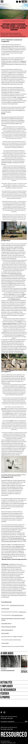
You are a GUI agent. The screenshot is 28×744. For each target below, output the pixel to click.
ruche (4, 330)
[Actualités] (14, 682)
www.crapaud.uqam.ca (7, 630)
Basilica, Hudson (15, 299)
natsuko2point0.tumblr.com (17, 605)
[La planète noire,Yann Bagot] (10, 664)
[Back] (20, 2)
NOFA (11, 420)
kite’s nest (11, 294)
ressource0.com (5, 46)
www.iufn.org (22, 612)
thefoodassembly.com (17, 615)
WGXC (23, 294)
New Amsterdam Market (9, 323)
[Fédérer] (14, 693)
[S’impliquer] (14, 686)
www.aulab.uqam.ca (6, 623)
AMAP (19, 321)
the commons (21, 97)
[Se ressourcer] (14, 690)
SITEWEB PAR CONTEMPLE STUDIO (8, 742)
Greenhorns (9, 413)
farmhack (3, 408)
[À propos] (14, 697)
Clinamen (18, 546)
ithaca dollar (21, 295)
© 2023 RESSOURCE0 (5, 741)
